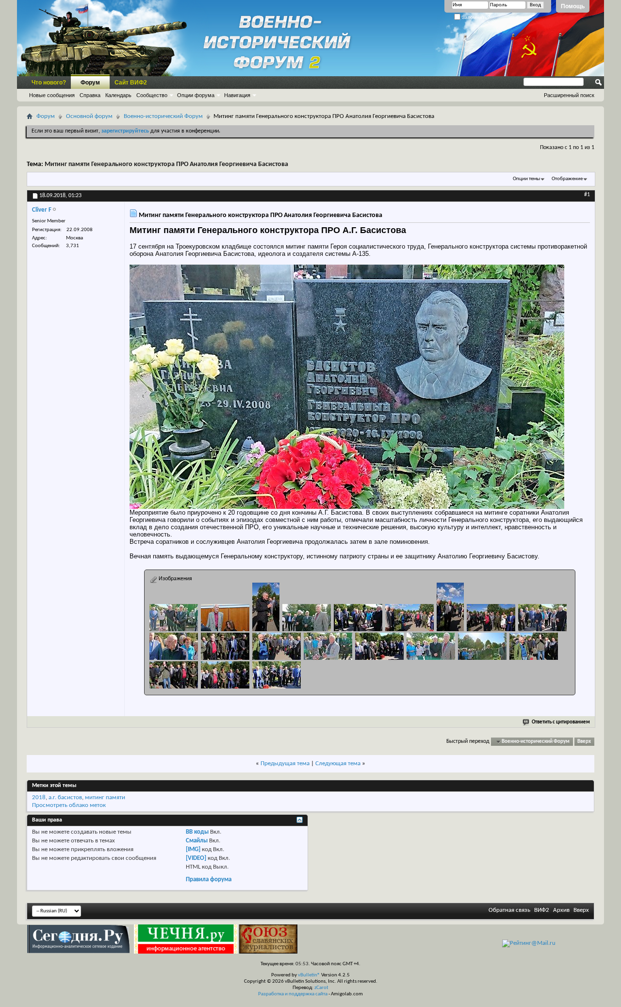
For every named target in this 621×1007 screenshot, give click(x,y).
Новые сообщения (52, 95)
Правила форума (208, 879)
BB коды (197, 832)
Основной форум (89, 116)
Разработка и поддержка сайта (292, 994)
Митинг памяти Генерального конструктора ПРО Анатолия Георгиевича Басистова (166, 164)
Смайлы (197, 841)
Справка (90, 95)
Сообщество (151, 95)
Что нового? (49, 82)
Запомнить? (475, 17)
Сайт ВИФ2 (130, 82)
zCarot (321, 987)
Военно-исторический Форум (163, 116)
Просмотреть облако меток (69, 805)
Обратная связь (509, 910)
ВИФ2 (541, 910)
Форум (90, 82)
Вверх (584, 741)
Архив (561, 910)
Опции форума (195, 95)
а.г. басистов (65, 797)
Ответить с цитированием (561, 722)
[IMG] (193, 849)
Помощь (573, 6)
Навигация (237, 95)
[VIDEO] (196, 858)
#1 (587, 195)
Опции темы (526, 179)
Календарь (118, 95)
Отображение (567, 179)
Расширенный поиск (569, 95)
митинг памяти (105, 797)
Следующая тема (337, 763)
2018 (39, 797)
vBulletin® (309, 975)
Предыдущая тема (285, 763)
